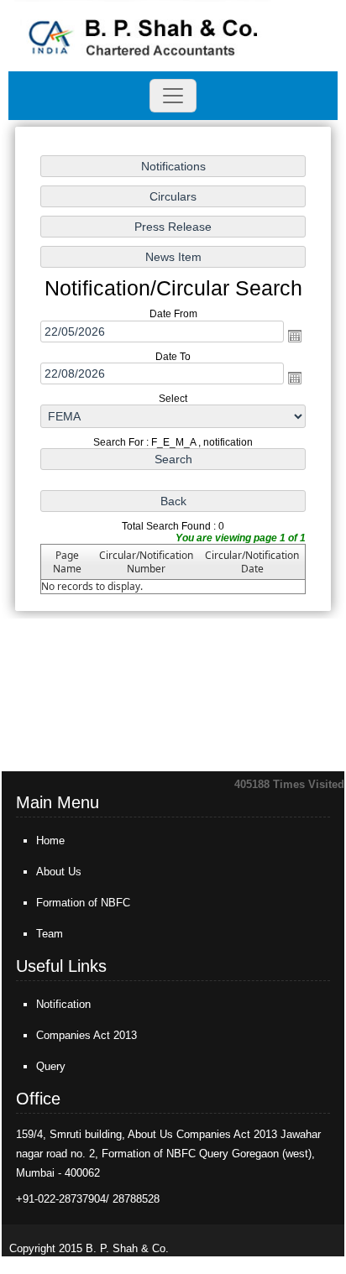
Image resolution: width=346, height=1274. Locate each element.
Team (49, 933)
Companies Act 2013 (86, 1035)
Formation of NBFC (83, 902)
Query (51, 1066)
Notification (63, 1004)
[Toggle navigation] (173, 95)
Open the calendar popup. (295, 335)
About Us (58, 871)
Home (50, 840)
